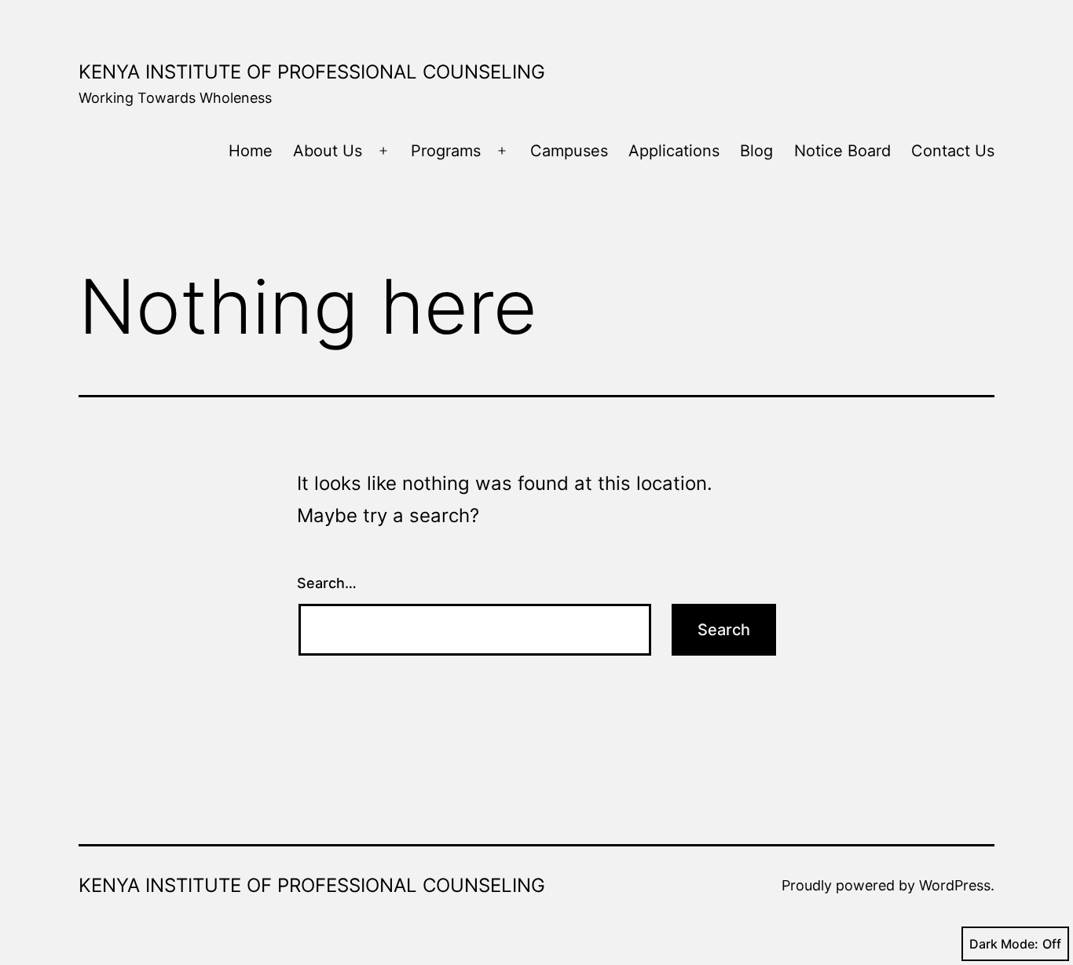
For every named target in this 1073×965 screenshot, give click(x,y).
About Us (327, 150)
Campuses (569, 150)
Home (251, 150)
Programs (446, 150)
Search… (327, 583)
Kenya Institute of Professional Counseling (312, 71)
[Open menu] (383, 150)
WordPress (955, 885)
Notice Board (842, 150)
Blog (756, 150)
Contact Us (952, 150)
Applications (674, 150)
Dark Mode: (1003, 944)
